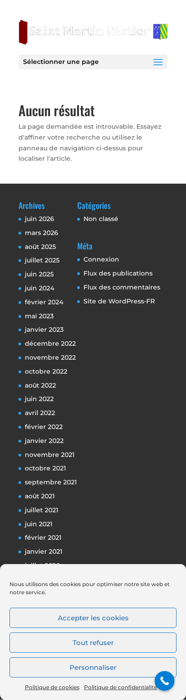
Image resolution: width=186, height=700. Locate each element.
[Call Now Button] (165, 681)
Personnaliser (93, 667)
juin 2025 (39, 274)
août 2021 (40, 496)
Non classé (101, 219)
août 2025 (40, 247)
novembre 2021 (49, 455)
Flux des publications (118, 273)
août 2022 (40, 385)
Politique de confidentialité (120, 687)
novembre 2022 (50, 357)
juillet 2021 (41, 510)
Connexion (101, 259)
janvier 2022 (44, 441)
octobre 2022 (46, 371)
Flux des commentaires (122, 287)
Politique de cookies (52, 687)
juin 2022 (39, 399)
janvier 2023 (44, 329)
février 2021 (43, 537)
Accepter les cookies (93, 618)
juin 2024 (39, 288)
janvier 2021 (43, 551)
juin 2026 (39, 219)
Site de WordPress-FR (119, 301)
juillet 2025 (42, 260)
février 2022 (44, 427)
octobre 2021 (45, 468)
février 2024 (44, 302)
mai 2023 (39, 316)
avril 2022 (40, 413)
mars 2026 (41, 233)
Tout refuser (93, 642)
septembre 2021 (51, 482)
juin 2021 (38, 524)
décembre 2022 (50, 343)
